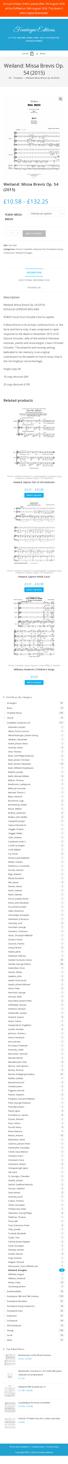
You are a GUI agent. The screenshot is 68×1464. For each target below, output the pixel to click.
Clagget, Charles (16, 829)
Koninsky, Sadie (16, 1049)
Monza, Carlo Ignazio (18, 1066)
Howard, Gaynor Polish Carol (34, 576)
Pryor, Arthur (14, 1123)
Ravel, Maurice (15, 1131)
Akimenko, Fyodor (16, 727)
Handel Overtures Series (20, 959)
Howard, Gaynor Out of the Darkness (34, 482)
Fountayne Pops (15, 1310)
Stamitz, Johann (15, 1180)
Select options (34, 495)
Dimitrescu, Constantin (19, 865)
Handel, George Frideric (19, 964)
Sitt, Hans (12, 1172)
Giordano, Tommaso (18, 931)
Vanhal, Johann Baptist (19, 1241)
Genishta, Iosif (15, 923)
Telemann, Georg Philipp (20, 1213)
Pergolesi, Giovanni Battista (21, 1098)
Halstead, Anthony (17, 955)
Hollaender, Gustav (17, 1013)
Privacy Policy (53, 1446)
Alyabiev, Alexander (17, 739)
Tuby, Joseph (14, 1229)
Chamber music (14, 712)
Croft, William (14, 849)
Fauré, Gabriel (15, 890)
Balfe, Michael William (18, 776)
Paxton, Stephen (16, 1094)
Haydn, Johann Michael (19, 984)
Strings (10, 1330)
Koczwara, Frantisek (18, 1045)
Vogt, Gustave (15, 1258)
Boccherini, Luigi (15, 800)
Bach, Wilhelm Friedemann (21, 768)
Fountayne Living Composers (26, 665)
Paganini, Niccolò (16, 1090)
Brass (9, 708)
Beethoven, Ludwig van (19, 784)
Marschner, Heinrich (18, 1053)
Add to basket (34, 233)
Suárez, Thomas (16, 1200)
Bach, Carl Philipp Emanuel (21, 755)
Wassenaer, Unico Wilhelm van (23, 1266)
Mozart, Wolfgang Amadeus (21, 1074)
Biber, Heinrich (15, 796)
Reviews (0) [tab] (34, 287)
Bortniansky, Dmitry (17, 804)
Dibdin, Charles (15, 862)
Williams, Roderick (52, 665)
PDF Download (46, 478)
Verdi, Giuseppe (16, 1245)
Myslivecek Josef (16, 1082)
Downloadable (40, 476)
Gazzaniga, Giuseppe (18, 915)
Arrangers (12, 703)
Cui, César (13, 853)
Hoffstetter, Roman (17, 1004)
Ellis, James (13, 882)
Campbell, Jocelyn (16, 821)
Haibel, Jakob (14, 951)
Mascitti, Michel (15, 1057)
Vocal (41, 665)
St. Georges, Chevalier (19, 1176)
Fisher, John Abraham (18, 902)
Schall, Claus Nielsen (18, 1151)
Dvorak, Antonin (16, 870)
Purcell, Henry (15, 1127)
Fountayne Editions (34, 30)
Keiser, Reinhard (16, 1037)
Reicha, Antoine (15, 1135)
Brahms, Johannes (17, 812)
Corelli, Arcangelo (16, 845)
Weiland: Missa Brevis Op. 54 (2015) (42, 77)
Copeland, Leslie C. (17, 841)
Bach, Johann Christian (19, 759)
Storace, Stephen (16, 1188)
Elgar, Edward (14, 874)
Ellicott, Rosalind (16, 878)
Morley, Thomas (16, 1070)
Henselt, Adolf (15, 996)
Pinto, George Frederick (19, 1102)
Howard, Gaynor (32, 478)
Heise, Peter (14, 988)
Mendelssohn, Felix (17, 1062)
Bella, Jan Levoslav (17, 788)
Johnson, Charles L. (17, 1033)
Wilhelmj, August (16, 1274)
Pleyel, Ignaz (14, 1110)
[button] (60, 98)
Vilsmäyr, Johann (16, 1249)
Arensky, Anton (15, 747)
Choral (18, 249)
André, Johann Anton (18, 743)
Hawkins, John (15, 976)
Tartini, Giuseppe (16, 1204)
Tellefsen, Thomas (17, 1217)
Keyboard (11, 1315)
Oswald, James (15, 1086)
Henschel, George (16, 992)
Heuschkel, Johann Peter (20, 1000)
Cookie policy (38, 1446)
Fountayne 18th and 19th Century (23, 1296)
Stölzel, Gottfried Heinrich (20, 1184)
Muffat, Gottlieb (15, 1078)
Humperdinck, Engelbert (19, 1025)
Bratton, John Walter (17, 817)
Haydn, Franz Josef (17, 980)
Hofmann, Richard (16, 1008)
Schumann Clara (16, 1160)
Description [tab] (34, 272)
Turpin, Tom (13, 1237)
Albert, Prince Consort (18, 731)
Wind (9, 1340)
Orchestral (12, 1320)
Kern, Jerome (14, 1041)
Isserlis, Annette (16, 1029)
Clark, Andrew (15, 837)
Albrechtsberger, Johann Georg (23, 735)
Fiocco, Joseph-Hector (18, 898)
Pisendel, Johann (16, 1106)
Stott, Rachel (14, 1192)
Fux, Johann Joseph (17, 906)
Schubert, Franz (15, 1155)
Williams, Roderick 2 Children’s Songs (34, 669)
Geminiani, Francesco (18, 919)
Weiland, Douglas (24, 252)
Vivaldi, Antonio (15, 1253)
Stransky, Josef (15, 1196)
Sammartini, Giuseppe (19, 1147)
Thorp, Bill (13, 1221)
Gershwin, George (17, 927)
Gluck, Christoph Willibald (20, 935)
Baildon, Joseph (15, 772)
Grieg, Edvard (14, 947)
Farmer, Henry (15, 886)
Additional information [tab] (34, 280)
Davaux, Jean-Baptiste (18, 857)
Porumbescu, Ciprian (18, 1115)
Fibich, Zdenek (15, 894)
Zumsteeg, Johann (17, 1286)
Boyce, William (15, 808)
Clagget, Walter (15, 833)
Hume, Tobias (14, 1021)
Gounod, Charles (16, 943)
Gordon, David (15, 939)
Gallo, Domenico (16, 910)
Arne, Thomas (15, 751)
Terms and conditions (19, 1446)
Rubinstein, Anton (16, 1139)
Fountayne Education (17, 1301)
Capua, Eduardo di (17, 825)
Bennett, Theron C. (17, 792)
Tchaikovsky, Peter (17, 1208)
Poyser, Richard (15, 1119)
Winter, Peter (14, 1282)
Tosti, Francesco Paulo (19, 1225)
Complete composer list (34, 249)
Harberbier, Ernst (16, 968)
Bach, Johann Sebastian (19, 763)
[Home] (10, 77)
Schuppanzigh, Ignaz (18, 1168)
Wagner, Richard (16, 1262)
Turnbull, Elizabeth (17, 1233)
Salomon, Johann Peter (19, 1143)
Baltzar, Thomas (16, 780)
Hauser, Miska (15, 972)
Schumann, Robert (17, 1164)
